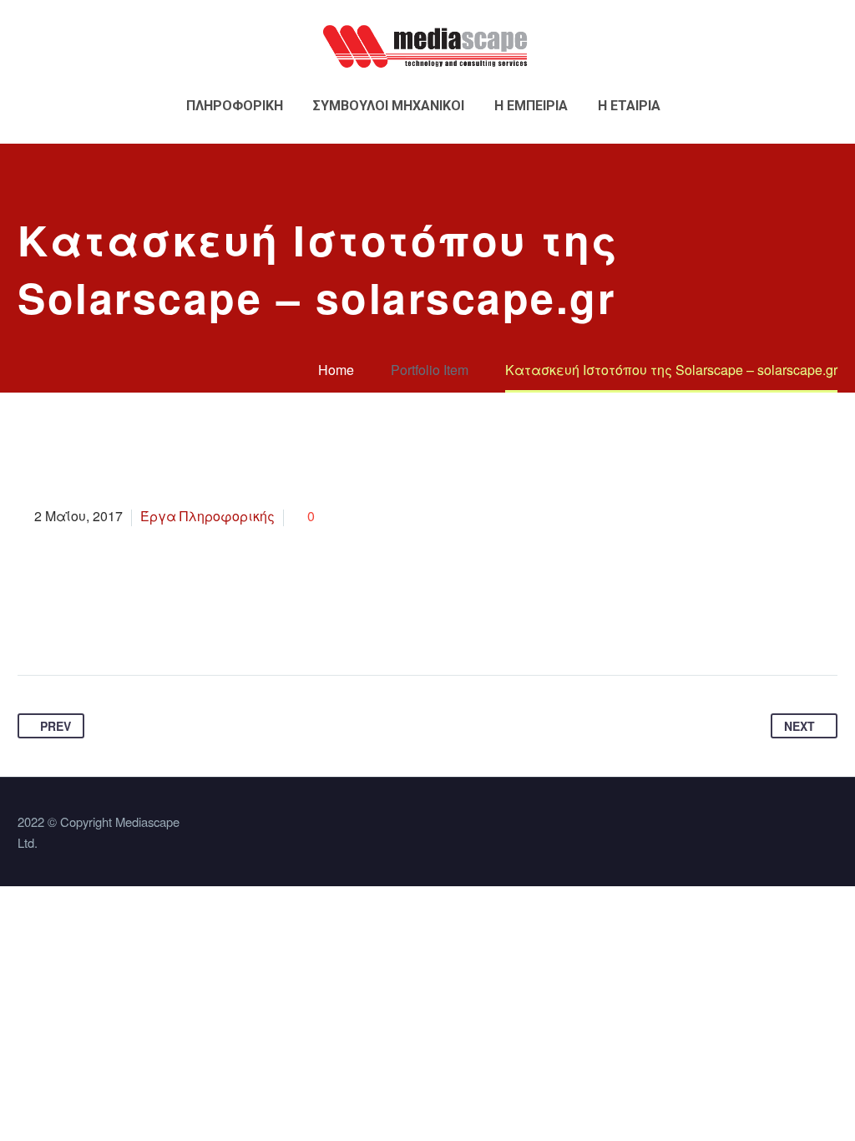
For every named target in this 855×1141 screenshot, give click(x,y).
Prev (55, 726)
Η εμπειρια (531, 106)
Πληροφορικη (234, 106)
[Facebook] (32, 622)
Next (799, 726)
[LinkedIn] (159, 622)
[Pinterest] (95, 622)
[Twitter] (63, 622)
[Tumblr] (127, 622)
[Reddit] (190, 622)
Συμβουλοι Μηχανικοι (388, 106)
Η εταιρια (629, 106)
